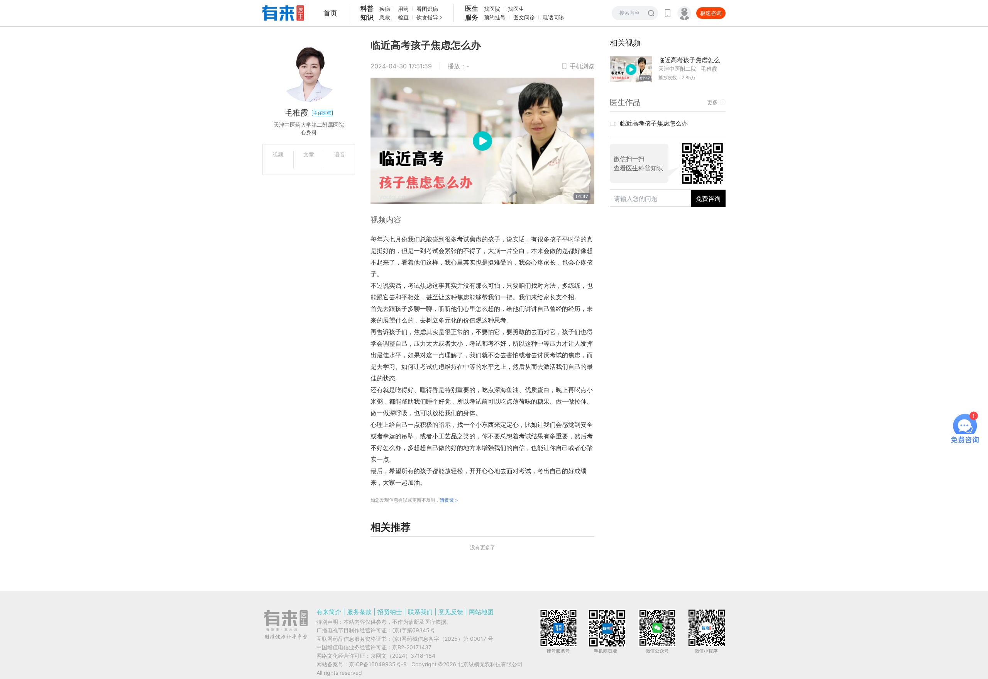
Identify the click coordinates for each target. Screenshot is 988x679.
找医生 (516, 8)
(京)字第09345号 (413, 630)
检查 (403, 17)
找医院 (492, 8)
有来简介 (328, 612)
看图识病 (427, 8)
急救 (384, 17)
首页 (330, 13)
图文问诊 (524, 17)
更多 (712, 102)
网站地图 (481, 612)
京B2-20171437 (411, 647)
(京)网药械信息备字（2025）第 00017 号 (442, 638)
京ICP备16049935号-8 (378, 664)
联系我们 (420, 612)
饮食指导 (427, 17)
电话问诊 (553, 17)
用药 (403, 8)
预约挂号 (495, 17)
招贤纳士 (389, 612)
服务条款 (359, 612)
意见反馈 (450, 612)
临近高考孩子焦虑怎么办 (654, 123)
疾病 (384, 8)
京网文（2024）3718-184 (402, 655)
